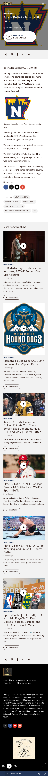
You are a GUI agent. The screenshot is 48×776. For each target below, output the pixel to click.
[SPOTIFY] (6, 54)
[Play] (9, 766)
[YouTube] (15, 726)
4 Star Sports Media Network (24, 680)
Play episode (13, 297)
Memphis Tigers (29, 202)
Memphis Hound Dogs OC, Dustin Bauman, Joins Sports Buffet (24, 362)
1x (42, 766)
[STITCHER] (29, 54)
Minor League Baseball (14, 206)
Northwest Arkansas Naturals (17, 211)
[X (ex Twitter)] (5, 726)
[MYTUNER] (17, 54)
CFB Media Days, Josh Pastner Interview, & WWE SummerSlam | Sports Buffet (23, 271)
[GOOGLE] (23, 54)
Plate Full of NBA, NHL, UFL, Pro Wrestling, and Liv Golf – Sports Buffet (23, 549)
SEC (34, 211)
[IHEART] (12, 54)
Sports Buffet (9, 14)
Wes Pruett (9, 28)
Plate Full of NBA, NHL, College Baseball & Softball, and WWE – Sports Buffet (22, 487)
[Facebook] (10, 726)
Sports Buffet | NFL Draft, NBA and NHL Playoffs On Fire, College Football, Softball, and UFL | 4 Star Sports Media (22, 620)
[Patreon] (20, 726)
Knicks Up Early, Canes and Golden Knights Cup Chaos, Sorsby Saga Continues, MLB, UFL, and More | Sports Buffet (22, 427)
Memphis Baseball (21, 197)
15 (3, 766)
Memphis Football (12, 202)
